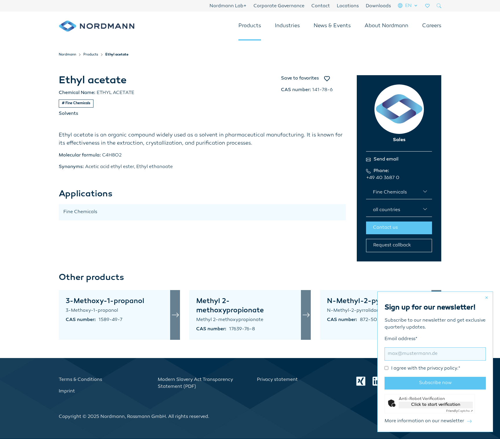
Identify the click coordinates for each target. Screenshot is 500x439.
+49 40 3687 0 (382, 178)
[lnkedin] (377, 381)
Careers (431, 26)
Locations (348, 6)
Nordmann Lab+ (228, 6)
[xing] (360, 381)
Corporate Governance (278, 6)
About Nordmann (386, 26)
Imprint (67, 391)
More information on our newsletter (424, 421)
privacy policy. (442, 368)
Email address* (422, 354)
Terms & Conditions (80, 379)
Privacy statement (277, 379)
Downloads (378, 6)
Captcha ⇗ (459, 411)
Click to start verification (435, 405)
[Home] (96, 26)
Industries (287, 26)
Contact (320, 6)
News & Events (332, 26)
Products (249, 26)
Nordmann (67, 55)
